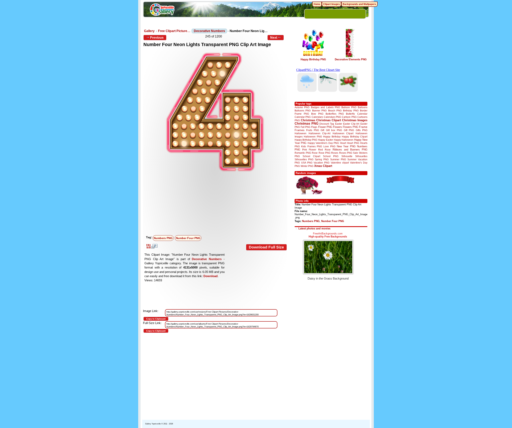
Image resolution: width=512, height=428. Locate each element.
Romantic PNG (303, 152)
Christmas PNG (306, 123)
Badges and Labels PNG (325, 107)
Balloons (362, 107)
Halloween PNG (313, 136)
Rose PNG (324, 152)
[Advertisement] (216, 204)
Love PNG (329, 146)
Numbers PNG (163, 238)
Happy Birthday (331, 136)
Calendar (362, 113)
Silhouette (346, 156)
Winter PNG (307, 166)
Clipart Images (331, 4)
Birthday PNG (350, 110)
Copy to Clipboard (156, 319)
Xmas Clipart (323, 166)
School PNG (330, 156)
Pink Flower (309, 149)
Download (210, 276)
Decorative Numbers (209, 31)
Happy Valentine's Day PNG (323, 143)
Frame (363, 126)
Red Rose (324, 149)
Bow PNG (317, 113)
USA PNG (306, 162)
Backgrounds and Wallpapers (359, 4)
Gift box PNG (334, 130)
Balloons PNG (303, 110)
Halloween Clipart (343, 133)
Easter (338, 123)
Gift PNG (349, 130)
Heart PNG (353, 143)
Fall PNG (305, 127)
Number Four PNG (188, 238)
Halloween (300, 133)
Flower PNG (325, 126)
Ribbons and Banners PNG (350, 149)
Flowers (337, 126)
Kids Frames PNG (311, 146)
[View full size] (215, 112)
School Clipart (311, 156)
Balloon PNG (348, 107)
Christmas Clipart (328, 120)
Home (317, 4)
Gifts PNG (361, 130)
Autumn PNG (302, 107)
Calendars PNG (332, 117)
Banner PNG (319, 110)
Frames (299, 130)
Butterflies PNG (335, 113)
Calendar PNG (303, 117)
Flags (314, 127)
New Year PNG (346, 146)
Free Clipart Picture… (174, 31)
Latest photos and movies (314, 228)
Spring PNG (322, 159)
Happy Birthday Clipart (354, 136)
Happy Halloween (343, 139)
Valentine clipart (340, 162)
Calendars (317, 117)
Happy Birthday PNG (313, 59)
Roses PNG (345, 152)
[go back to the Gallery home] (162, 10)
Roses (334, 152)
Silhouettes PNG (304, 159)
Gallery (149, 31)
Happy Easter (325, 139)
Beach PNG (335, 110)
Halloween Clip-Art (320, 133)
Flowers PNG (350, 126)
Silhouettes (361, 156)
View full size (151, 246)
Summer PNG (338, 159)
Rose (315, 152)
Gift (322, 130)
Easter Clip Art (351, 123)
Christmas (308, 120)
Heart (343, 143)
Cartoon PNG (349, 117)
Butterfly (350, 113)
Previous (157, 37)
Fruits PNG (312, 130)
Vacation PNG (321, 162)
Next (273, 37)
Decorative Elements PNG (351, 59)
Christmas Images (354, 120)
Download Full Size (266, 247)
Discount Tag (326, 123)
